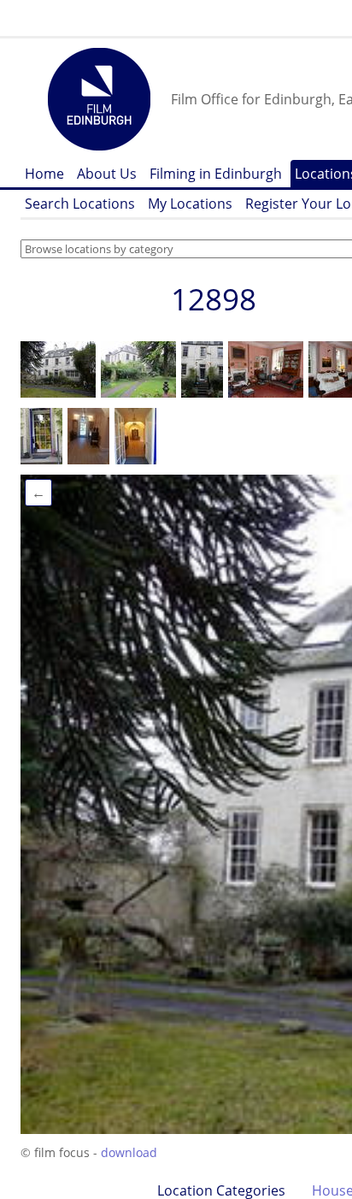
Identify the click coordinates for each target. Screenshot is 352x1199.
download (129, 1152)
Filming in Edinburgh (216, 173)
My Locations (190, 203)
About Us (107, 173)
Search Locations (80, 203)
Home (44, 173)
